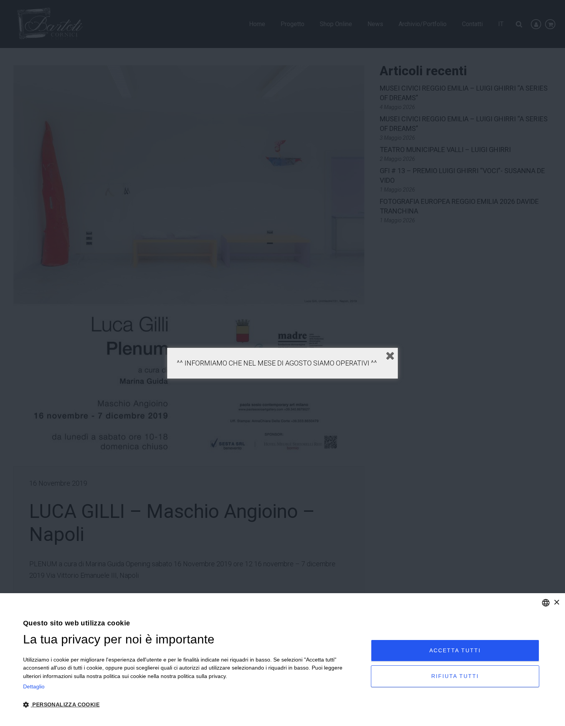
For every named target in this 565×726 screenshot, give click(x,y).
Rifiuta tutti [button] (455, 676)
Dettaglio (34, 686)
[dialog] (282, 659)
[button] (192, 704)
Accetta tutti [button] (455, 650)
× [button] (556, 602)
